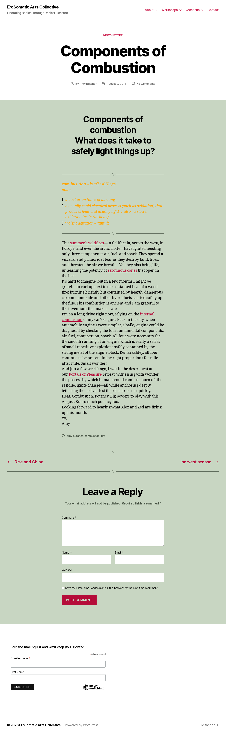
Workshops (169, 10)
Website (67, 570)
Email (119, 552)
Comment (69, 517)
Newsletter (113, 35)
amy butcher (75, 436)
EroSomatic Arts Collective (33, 7)
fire (103, 436)
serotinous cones (122, 270)
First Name (17, 672)
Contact (213, 10)
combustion (92, 436)
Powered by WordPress (82, 725)
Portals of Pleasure (85, 374)
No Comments (146, 83)
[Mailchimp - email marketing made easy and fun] (93, 690)
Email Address (20, 658)
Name (67, 552)
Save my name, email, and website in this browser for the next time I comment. (111, 588)
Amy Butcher (87, 83)
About (149, 10)
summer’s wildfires (87, 243)
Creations (193, 10)
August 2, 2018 (116, 83)
